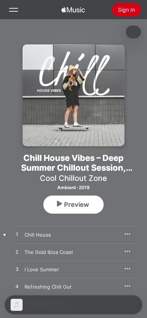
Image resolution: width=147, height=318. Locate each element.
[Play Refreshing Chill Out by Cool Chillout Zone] (16, 286)
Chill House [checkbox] (37, 235)
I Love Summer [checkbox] (41, 269)
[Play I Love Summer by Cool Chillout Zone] (16, 269)
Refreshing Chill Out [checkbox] (48, 287)
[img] (73, 9)
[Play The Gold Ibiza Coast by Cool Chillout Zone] (16, 252)
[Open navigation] (13, 10)
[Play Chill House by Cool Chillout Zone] (16, 234)
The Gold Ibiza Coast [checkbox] (48, 252)
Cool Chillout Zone (73, 178)
